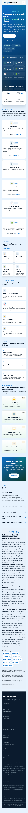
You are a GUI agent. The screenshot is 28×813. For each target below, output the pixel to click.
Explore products (9, 36)
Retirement (19, 68)
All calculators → (6, 248)
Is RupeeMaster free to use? (14, 512)
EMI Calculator (6, 662)
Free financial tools (10, 40)
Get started (14, 475)
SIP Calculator (15, 662)
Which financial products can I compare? (14, 522)
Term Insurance (8, 68)
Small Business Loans (7, 711)
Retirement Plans (16, 656)
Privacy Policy (6, 755)
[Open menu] (23, 2)
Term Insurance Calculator (8, 729)
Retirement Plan (6, 735)
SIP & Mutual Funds (17, 659)
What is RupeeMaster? (14, 492)
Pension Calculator (7, 722)
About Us (5, 750)
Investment (8, 74)
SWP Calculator (6, 727)
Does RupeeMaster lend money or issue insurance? (14, 506)
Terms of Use (5, 757)
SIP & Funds (20, 74)
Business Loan (19, 63)
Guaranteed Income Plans (8, 744)
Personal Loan (7, 63)
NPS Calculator (6, 725)
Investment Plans (7, 659)
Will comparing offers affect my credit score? (14, 517)
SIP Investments (6, 742)
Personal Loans (6, 709)
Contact (4, 752)
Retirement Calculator (8, 665)
